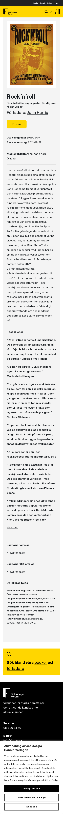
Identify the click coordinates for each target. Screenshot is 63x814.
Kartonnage (17, 553)
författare (15, 668)
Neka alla (31, 806)
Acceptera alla (31, 788)
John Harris (37, 112)
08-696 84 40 (12, 728)
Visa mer (12, 527)
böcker (40, 662)
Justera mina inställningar (31, 797)
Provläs (16, 124)
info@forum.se (12, 740)
